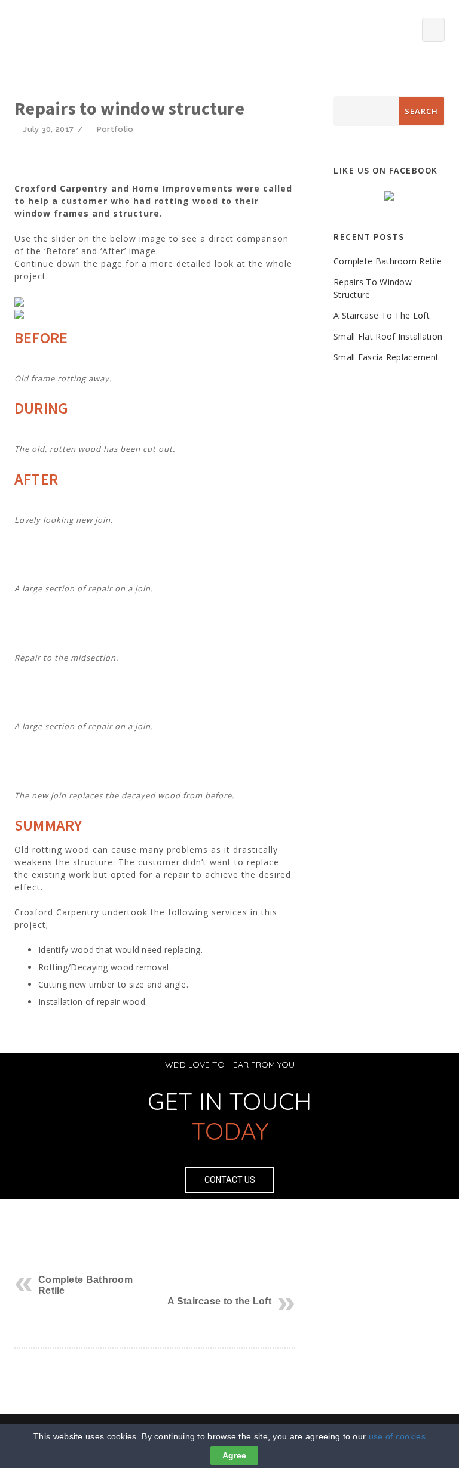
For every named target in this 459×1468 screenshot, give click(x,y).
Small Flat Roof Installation (387, 336)
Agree (234, 1455)
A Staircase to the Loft (219, 1301)
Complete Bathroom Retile (387, 261)
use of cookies (397, 1436)
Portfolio (115, 129)
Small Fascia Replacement (386, 357)
